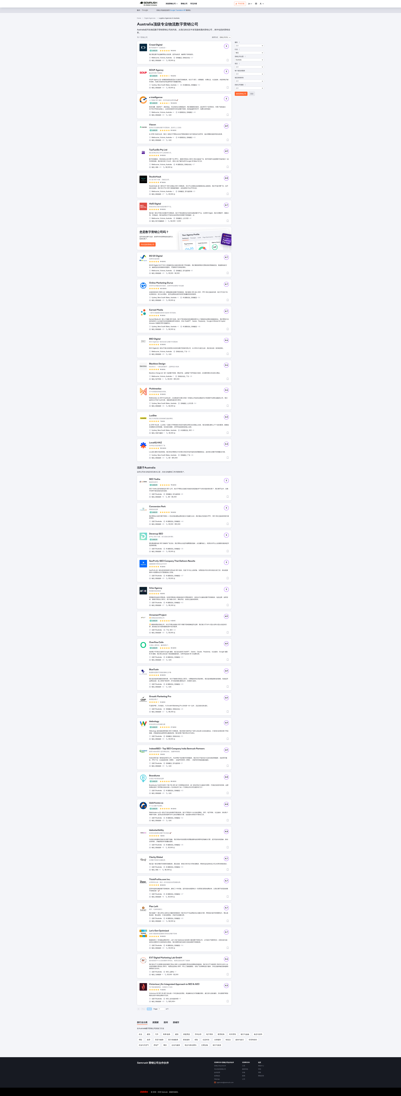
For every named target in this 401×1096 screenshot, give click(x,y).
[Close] (237, 523)
